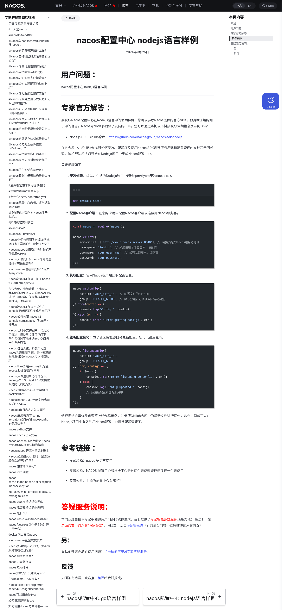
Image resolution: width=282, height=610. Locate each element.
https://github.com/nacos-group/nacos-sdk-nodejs (145, 137)
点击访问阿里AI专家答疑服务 (125, 552)
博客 (125, 6)
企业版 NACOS (83, 6)
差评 (101, 578)
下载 (155, 6)
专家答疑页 (135, 525)
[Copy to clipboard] (209, 195)
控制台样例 (174, 6)
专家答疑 (195, 6)
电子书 (140, 6)
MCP (107, 6)
